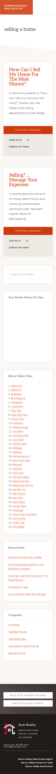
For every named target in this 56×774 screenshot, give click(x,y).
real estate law (17, 639)
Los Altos (18, 431)
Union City (19, 522)
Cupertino (17, 406)
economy (14, 624)
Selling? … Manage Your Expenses (23, 180)
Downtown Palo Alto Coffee (25, 557)
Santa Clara (19, 506)
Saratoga (18, 510)
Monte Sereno (21, 456)
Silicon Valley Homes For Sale (37, 762)
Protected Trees (18, 587)
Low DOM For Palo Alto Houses (27, 594)
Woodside (18, 526)
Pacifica (17, 468)
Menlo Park (20, 444)
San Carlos (19, 493)
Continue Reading (33, 131)
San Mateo (19, 502)
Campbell (17, 402)
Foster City (17, 419)
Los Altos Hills (21, 435)
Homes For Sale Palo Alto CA (15, 7)
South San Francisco (25, 514)
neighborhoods (17, 631)
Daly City (16, 410)
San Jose (18, 497)
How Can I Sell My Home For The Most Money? (24, 77)
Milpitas (17, 452)
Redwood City (21, 481)
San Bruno (19, 489)
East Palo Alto (19, 415)
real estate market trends (23, 646)
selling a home (17, 653)
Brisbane (16, 394)
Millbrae (17, 448)
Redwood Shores (23, 485)
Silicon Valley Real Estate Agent (35, 759)
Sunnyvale (19, 518)
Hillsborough (20, 427)
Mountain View (22, 460)
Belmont (16, 390)
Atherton (16, 385)
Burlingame (18, 398)
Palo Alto (18, 473)
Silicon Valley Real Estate (39, 766)
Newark (17, 464)
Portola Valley (21, 477)
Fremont (18, 423)
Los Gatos (18, 439)
